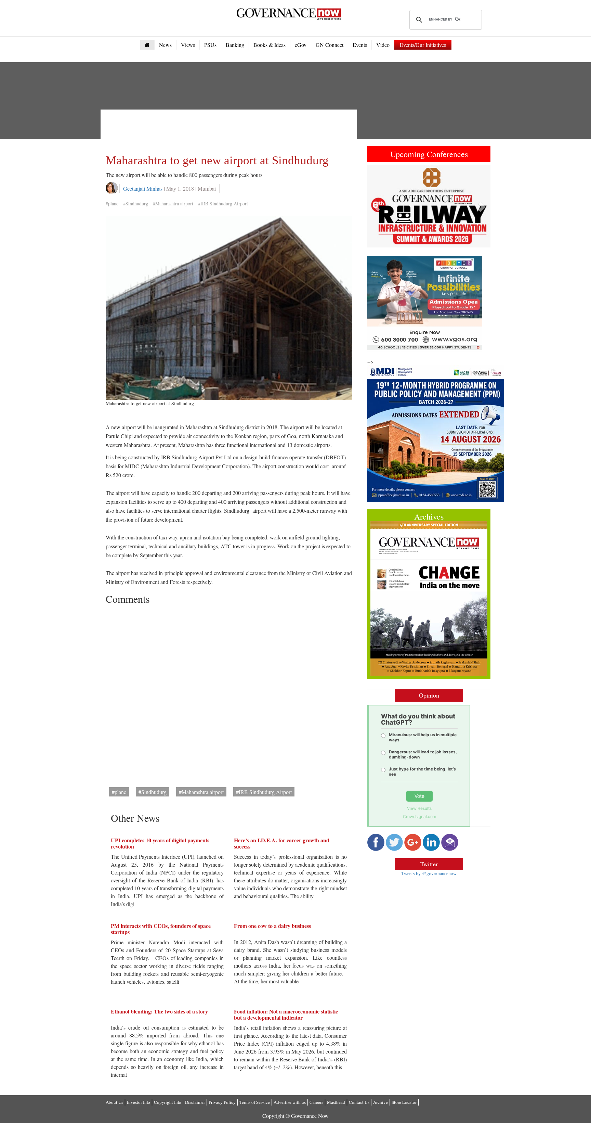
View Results (419, 808)
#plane (112, 203)
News (165, 44)
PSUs (210, 44)
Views (188, 44)
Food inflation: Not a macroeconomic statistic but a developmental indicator (286, 1014)
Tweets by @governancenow (429, 873)
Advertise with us (290, 1102)
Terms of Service (254, 1102)
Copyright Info (167, 1102)
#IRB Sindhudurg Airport (223, 203)
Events (360, 44)
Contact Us (359, 1102)
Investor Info (138, 1102)
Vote (419, 796)
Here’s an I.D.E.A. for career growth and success (281, 843)
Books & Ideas (269, 44)
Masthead (336, 1102)
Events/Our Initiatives (423, 44)
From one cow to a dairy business (272, 926)
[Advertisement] (230, 130)
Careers (316, 1102)
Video (383, 44)
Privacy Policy (222, 1102)
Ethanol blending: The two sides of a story (159, 1011)
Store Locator (404, 1102)
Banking (235, 44)
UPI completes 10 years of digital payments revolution (160, 843)
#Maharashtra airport (173, 203)
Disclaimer (195, 1102)
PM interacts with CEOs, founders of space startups (161, 929)
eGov (300, 44)
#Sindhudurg (135, 203)
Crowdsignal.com (419, 816)
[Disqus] (229, 693)
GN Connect (329, 44)
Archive (380, 1102)
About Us (114, 1102)
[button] (376, 206)
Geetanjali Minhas (142, 188)
